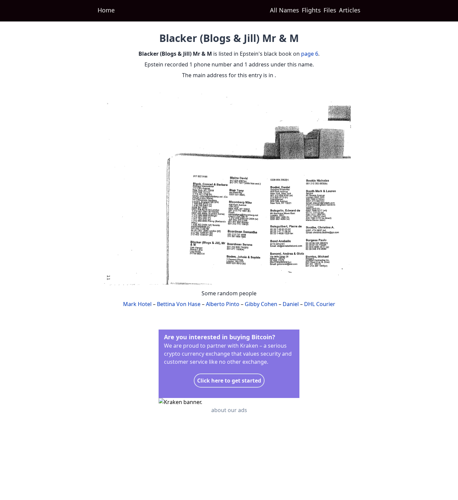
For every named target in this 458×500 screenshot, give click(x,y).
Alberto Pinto (222, 304)
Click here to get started (229, 380)
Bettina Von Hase (179, 304)
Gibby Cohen (261, 304)
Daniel (291, 304)
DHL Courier (319, 304)
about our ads (229, 410)
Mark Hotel (137, 304)
